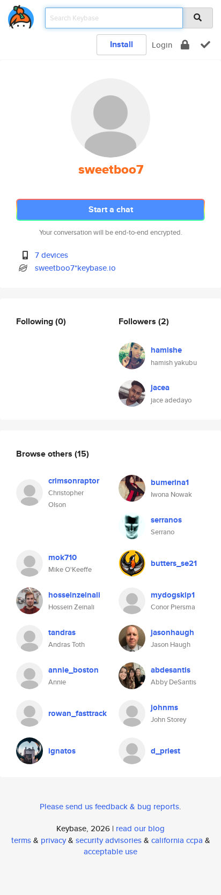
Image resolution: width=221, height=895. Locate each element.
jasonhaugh (172, 632)
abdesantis (170, 670)
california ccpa (177, 840)
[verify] (205, 44)
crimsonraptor (73, 481)
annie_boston (73, 670)
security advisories (109, 840)
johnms (164, 707)
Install (121, 44)
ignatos (62, 751)
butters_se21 (174, 563)
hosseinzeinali (74, 595)
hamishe (166, 350)
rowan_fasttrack (77, 713)
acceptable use (110, 851)
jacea (160, 387)
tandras (62, 632)
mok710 (62, 557)
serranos (166, 520)
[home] (21, 15)
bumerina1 (170, 482)
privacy (53, 840)
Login (162, 44)
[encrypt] (185, 44)
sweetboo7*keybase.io (75, 267)
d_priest (165, 751)
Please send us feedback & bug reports (109, 806)
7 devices (51, 254)
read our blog (140, 828)
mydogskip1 (173, 595)
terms (21, 840)
